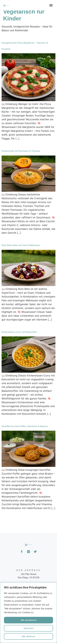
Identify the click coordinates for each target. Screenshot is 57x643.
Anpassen (29, 628)
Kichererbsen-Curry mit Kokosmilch (19, 332)
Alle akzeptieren (29, 620)
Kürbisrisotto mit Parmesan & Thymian (21, 151)
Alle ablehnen (28, 636)
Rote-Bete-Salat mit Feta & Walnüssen (21, 245)
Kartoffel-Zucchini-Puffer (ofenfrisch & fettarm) (25, 426)
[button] (51, 5)
